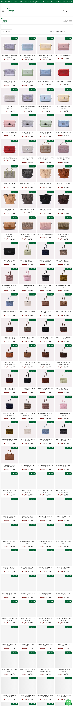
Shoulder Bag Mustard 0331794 (45, 312)
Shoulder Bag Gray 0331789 (64, 568)
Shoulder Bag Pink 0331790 (45, 516)
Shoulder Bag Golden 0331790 (63, 516)
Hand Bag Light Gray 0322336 (9, 56)
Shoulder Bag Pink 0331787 (9, 696)
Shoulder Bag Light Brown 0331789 (27, 568)
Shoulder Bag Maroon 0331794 (9, 337)
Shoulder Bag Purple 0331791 (45, 465)
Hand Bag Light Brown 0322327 (27, 235)
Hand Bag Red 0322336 (63, 81)
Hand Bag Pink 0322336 (63, 55)
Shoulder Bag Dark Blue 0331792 (9, 414)
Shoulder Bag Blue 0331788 (63, 644)
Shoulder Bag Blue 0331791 (27, 491)
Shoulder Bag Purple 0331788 (63, 619)
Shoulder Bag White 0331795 (27, 312)
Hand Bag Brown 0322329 (63, 209)
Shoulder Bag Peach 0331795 (9, 286)
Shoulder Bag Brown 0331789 (9, 619)
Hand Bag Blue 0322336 (45, 81)
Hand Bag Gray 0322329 (27, 209)
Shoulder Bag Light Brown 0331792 (27, 414)
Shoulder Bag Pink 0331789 (45, 568)
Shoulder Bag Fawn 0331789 (28, 593)
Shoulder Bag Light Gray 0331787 (27, 670)
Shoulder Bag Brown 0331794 (63, 337)
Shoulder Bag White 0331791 (45, 491)
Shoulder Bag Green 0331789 (9, 593)
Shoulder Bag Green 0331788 (27, 644)
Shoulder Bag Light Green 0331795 (27, 261)
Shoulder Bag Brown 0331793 (45, 389)
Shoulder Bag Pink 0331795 (27, 286)
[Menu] (3, 11)
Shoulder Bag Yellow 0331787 (63, 670)
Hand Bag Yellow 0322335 (63, 107)
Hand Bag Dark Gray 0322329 (27, 184)
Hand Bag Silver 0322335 (27, 133)
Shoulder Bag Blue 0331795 (9, 312)
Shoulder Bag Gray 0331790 (9, 542)
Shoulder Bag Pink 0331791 (27, 465)
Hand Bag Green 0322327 (63, 235)
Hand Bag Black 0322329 (45, 209)
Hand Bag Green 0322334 (9, 184)
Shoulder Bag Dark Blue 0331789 (9, 568)
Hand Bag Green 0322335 (45, 133)
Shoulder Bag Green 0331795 (63, 286)
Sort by (52, 31)
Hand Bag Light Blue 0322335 (45, 107)
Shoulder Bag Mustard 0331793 (9, 363)
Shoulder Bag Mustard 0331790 (27, 516)
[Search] (62, 21)
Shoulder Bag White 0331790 (63, 542)
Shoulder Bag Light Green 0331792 (63, 389)
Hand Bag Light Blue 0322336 (27, 56)
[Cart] (65, 21)
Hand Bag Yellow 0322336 (45, 56)
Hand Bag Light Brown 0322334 (46, 158)
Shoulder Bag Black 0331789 (63, 593)
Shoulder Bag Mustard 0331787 (45, 670)
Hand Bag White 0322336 (9, 107)
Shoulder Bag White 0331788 (9, 670)
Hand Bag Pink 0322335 (9, 132)
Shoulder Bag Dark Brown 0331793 (63, 363)
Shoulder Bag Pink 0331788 (45, 619)
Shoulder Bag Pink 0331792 (63, 414)
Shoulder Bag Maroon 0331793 (9, 389)
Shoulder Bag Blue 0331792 (45, 440)
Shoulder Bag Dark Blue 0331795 (45, 261)
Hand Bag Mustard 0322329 (63, 184)
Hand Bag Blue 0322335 (63, 132)
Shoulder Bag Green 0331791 (63, 465)
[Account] (67, 11)
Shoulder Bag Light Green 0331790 (63, 491)
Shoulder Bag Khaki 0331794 (63, 312)
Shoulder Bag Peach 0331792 (45, 414)
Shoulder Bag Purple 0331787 (27, 696)
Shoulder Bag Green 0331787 (45, 696)
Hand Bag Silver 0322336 (9, 81)
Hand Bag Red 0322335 (9, 158)
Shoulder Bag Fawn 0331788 (45, 644)
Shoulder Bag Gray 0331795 (45, 286)
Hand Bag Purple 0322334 (63, 158)
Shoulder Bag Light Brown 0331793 (45, 363)
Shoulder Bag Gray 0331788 (9, 644)
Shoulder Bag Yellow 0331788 (27, 619)
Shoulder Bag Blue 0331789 (45, 593)
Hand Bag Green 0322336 (27, 81)
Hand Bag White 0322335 (27, 158)
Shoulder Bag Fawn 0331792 (28, 440)
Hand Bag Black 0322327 (9, 261)
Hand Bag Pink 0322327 (45, 235)
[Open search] (64, 11)
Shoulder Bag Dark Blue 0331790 (9, 516)
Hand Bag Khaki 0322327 (9, 235)
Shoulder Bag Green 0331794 (27, 337)
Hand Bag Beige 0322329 (45, 184)
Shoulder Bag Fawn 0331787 (64, 696)
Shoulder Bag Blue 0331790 (45, 542)
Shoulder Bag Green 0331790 (27, 542)
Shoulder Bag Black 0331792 (63, 440)
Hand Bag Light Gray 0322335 (27, 107)
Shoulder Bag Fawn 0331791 (9, 491)
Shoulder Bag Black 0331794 (45, 337)
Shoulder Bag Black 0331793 (27, 389)
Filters (7, 31)
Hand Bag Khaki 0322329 (9, 209)
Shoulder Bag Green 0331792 (9, 440)
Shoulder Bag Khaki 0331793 (27, 363)
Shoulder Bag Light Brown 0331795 (63, 261)
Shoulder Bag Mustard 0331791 (9, 465)
